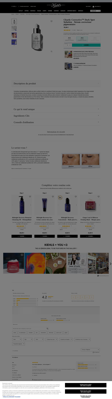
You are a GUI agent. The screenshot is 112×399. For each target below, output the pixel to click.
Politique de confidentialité (8, 396)
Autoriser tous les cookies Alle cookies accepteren (85, 385)
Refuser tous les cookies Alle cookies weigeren (85, 391)
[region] (56, 390)
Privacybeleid (17, 396)
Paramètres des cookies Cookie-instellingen (85, 396)
